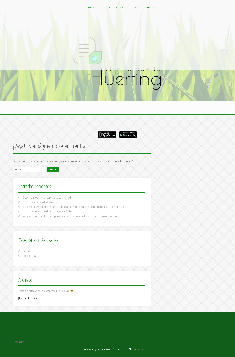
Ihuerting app (88, 7)
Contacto (149, 7)
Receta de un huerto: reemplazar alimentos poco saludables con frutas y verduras (71, 216)
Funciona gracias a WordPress (101, 349)
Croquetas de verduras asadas (41, 202)
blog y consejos (113, 7)
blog (25, 251)
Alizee (132, 349)
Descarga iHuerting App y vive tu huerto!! (47, 197)
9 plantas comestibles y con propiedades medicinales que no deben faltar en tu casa (73, 206)
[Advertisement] (117, 42)
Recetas (133, 7)
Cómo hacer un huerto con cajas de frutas (48, 211)
